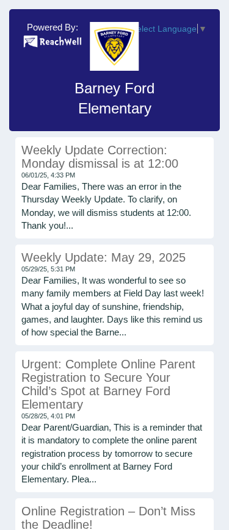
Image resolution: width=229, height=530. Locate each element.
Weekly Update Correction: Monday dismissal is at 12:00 (99, 156)
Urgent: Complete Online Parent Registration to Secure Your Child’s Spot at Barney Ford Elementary (108, 384)
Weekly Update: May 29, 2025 (103, 257)
